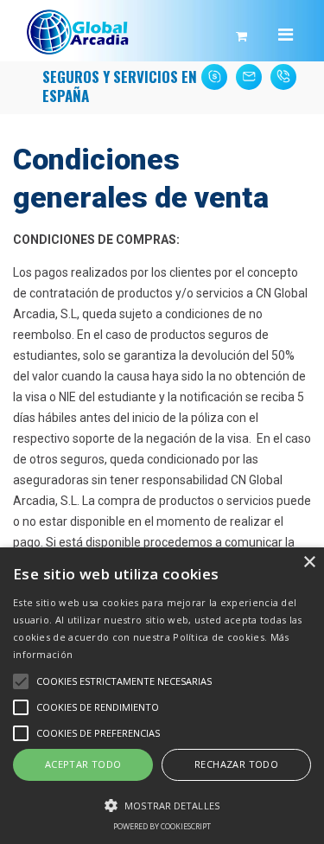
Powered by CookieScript (162, 826)
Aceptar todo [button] (83, 764)
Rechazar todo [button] (236, 764)
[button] (162, 804)
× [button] (308, 562)
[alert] (162, 695)
